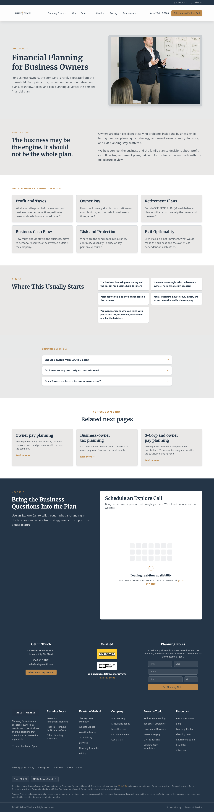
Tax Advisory (85, 737)
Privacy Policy (174, 807)
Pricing (113, 13)
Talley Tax (198, 2)
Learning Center (184, 728)
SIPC (125, 786)
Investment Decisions (155, 728)
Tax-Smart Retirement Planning (57, 720)
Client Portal (181, 2)
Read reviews (106, 677)
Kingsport (45, 767)
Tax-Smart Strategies (155, 723)
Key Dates (181, 744)
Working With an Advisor (151, 746)
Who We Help (118, 718)
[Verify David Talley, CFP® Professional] (107, 654)
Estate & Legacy (152, 734)
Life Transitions (152, 739)
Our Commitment (120, 734)
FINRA (120, 786)
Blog (178, 723)
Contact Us (117, 739)
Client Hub (181, 750)
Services (83, 742)
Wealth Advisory (87, 732)
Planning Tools (183, 734)
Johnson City (27, 767)
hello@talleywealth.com (41, 664)
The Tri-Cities (76, 767)
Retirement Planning (155, 718)
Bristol (59, 767)
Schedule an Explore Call (187, 13)
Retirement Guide (185, 739)
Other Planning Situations (55, 737)
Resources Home (185, 718)
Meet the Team (119, 728)
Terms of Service (193, 807)
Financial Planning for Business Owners (57, 728)
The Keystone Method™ (86, 720)
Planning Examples (89, 748)
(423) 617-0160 (41, 659)
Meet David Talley (120, 723)
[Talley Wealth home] (23, 13)
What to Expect (79, 13)
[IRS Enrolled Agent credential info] (107, 666)
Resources (128, 13)
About (99, 13)
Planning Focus (56, 13)
